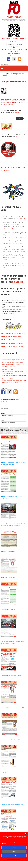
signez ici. (17, 112)
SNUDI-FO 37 (14, 17)
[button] (26, 834)
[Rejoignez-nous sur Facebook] (8, 59)
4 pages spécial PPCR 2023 (8, 609)
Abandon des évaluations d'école (9, 740)
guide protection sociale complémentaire (12, 362)
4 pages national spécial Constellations (10, 804)
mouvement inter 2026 (16, 237)
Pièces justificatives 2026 (16, 243)
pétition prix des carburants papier (8, 118)
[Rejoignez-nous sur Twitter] (14, 59)
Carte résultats (20, 218)
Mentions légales (17, 859)
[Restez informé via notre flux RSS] (19, 59)
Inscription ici (9, 104)
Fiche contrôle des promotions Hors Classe (13, 333)
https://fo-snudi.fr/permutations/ (13, 229)
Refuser (14, 851)
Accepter (14, 847)
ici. (6, 83)
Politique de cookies (10, 859)
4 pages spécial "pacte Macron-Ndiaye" (11, 675)
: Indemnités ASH (9, 551)
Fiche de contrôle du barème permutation (12, 346)
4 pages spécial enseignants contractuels (11, 707)
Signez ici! (17, 281)
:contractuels (8, 577)
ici (16, 136)
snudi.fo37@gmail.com (14, 53)
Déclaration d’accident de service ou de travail (14, 375)
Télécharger (19, 118)
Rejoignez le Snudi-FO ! (14, 55)
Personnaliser (14, 855)
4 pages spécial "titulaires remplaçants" (11, 772)
